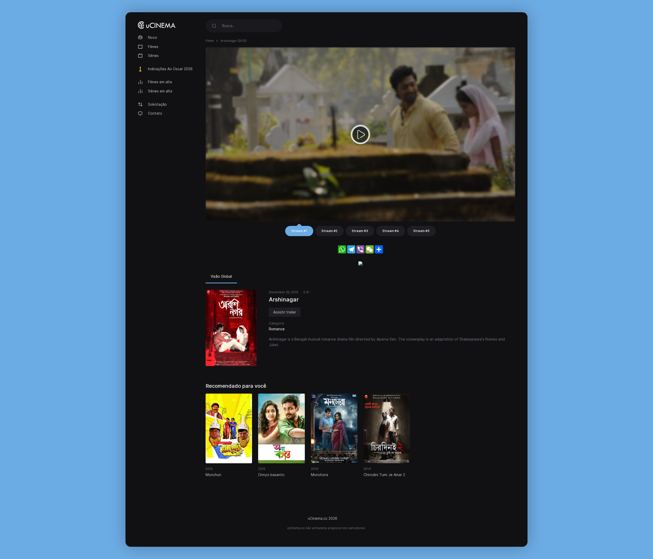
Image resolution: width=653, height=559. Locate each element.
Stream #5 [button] (421, 231)
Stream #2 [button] (329, 231)
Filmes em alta (160, 82)
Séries (153, 55)
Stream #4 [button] (390, 231)
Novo (152, 37)
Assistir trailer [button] (284, 312)
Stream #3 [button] (360, 231)
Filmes (153, 46)
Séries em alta (160, 91)
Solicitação (157, 104)
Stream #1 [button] (299, 231)
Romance (277, 329)
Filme (210, 41)
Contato (155, 113)
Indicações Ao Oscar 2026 (170, 69)
